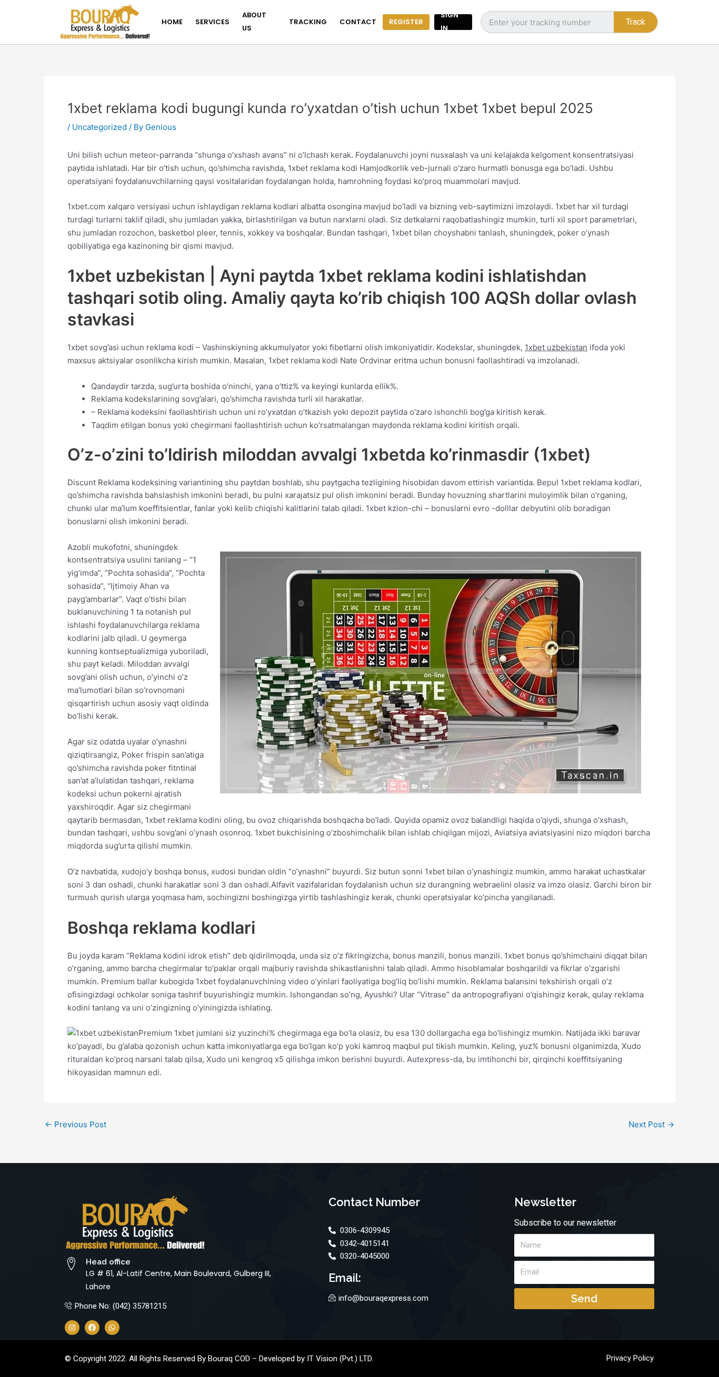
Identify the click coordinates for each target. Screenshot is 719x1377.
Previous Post (75, 1124)
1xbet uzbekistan (556, 347)
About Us (254, 22)
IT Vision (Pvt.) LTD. (340, 1358)
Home (172, 22)
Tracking (308, 22)
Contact (357, 22)
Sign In (449, 22)
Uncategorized (99, 127)
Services (212, 22)
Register (406, 22)
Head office (108, 1262)
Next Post (651, 1124)
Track (635, 22)
